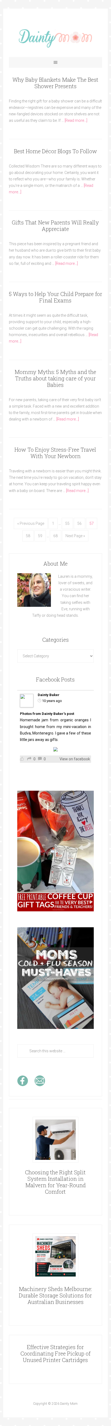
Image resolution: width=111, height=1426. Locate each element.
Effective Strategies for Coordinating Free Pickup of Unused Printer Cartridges (55, 1353)
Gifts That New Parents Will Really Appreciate (55, 225)
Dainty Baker (49, 695)
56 (79, 523)
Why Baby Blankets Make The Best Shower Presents (55, 83)
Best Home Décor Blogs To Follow (55, 151)
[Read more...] (76, 120)
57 (91, 523)
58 (28, 536)
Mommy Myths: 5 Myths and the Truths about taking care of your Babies (55, 378)
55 (67, 523)
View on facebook (75, 759)
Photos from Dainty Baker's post (47, 714)
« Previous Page (30, 523)
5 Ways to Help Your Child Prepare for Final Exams (55, 297)
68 (55, 536)
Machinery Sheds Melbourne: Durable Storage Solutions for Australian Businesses (55, 1295)
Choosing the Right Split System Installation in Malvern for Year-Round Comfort (55, 1182)
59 (40, 536)
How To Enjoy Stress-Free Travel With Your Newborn (55, 452)
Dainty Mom (55, 38)
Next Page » (75, 536)
